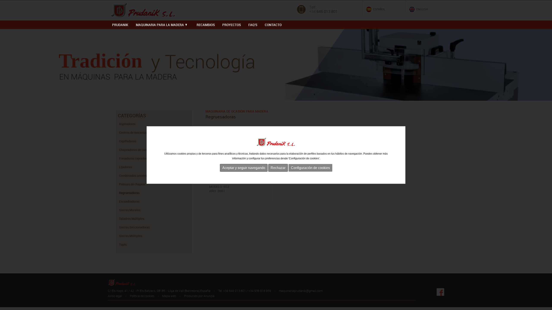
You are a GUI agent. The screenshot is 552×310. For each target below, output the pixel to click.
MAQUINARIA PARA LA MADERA (160, 25)
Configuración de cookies (310, 167)
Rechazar (278, 167)
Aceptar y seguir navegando (243, 167)
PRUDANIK (120, 25)
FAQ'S (252, 25)
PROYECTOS (231, 25)
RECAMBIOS (206, 25)
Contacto (273, 25)
